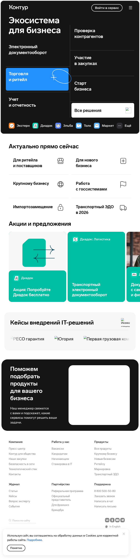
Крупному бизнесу (31, 183)
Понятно (16, 548)
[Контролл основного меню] (130, 7)
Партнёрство (61, 484)
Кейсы (13, 496)
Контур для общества (22, 453)
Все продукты (102, 448)
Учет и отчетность (22, 102)
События (14, 506)
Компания (16, 442)
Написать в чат (103, 501)
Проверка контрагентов (88, 33)
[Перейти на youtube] (117, 520)
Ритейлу (99, 464)
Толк (87, 126)
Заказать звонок (104, 496)
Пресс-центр (17, 448)
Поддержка (102, 484)
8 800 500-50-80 (105, 491)
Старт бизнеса (82, 86)
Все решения (87, 110)
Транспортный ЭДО (106, 474)
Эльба (68, 126)
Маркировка (102, 469)
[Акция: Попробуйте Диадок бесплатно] (37, 267)
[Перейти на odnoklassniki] (112, 520)
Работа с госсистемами (91, 186)
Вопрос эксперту (19, 501)
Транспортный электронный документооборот (89, 289)
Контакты (15, 474)
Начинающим (60, 459)
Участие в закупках (85, 60)
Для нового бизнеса (87, 163)
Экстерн (23, 126)
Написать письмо (105, 506)
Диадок (46, 126)
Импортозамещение (33, 206)
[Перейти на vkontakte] (107, 520)
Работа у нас (60, 442)
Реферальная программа (67, 491)
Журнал (14, 484)
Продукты (101, 442)
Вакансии (58, 448)
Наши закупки (18, 459)
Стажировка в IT (62, 464)
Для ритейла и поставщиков (27, 163)
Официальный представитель (61, 498)
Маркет (108, 126)
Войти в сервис (107, 8)
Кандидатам (59, 453)
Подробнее (34, 540)
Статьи (13, 491)
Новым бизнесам (104, 459)
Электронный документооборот (28, 49)
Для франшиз (60, 505)
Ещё (128, 126)
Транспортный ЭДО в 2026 (95, 209)
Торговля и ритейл (18, 76)
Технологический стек (23, 469)
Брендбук (58, 510)
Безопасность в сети (22, 464)
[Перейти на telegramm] (122, 520)
